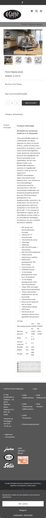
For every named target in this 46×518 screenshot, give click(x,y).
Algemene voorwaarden (9, 435)
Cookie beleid (17, 515)
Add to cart (30, 103)
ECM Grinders (38, 405)
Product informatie (7, 126)
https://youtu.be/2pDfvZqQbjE (16, 94)
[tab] (9, 126)
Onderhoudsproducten (24, 424)
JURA (21, 389)
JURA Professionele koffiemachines (24, 406)
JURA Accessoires (24, 416)
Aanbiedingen (18, 114)
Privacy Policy (28, 515)
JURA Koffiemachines (24, 396)
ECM (35, 389)
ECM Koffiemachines (38, 396)
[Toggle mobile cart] (32, 11)
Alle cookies (23, 504)
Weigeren (23, 510)
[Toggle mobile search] (36, 11)
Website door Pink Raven (32, 483)
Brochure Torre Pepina (13, 84)
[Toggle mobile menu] (41, 11)
